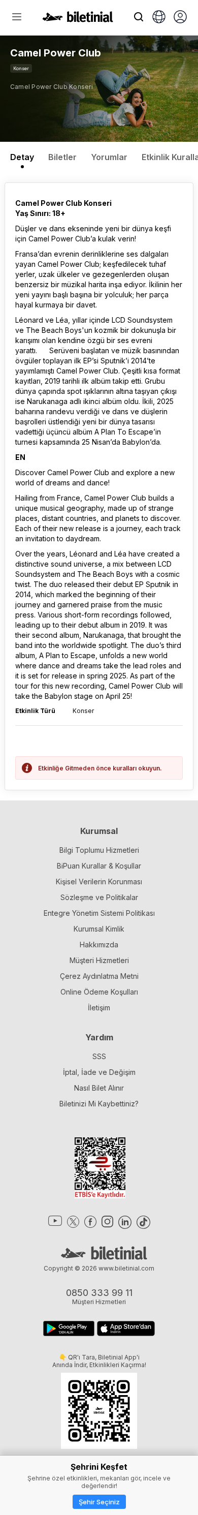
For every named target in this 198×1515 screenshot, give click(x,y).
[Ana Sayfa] (77, 19)
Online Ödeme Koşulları (99, 991)
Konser (21, 68)
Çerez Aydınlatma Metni (99, 976)
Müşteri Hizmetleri (99, 960)
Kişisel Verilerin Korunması (99, 881)
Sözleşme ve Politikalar (99, 897)
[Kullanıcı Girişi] (180, 18)
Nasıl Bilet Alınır (99, 1088)
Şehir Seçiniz (99, 1502)
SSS (99, 1056)
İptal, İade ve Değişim (99, 1072)
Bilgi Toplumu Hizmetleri (99, 850)
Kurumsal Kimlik (99, 928)
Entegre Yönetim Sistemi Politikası (99, 913)
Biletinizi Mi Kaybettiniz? (99, 1103)
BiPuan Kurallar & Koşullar (99, 865)
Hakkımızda (99, 944)
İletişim (99, 1007)
